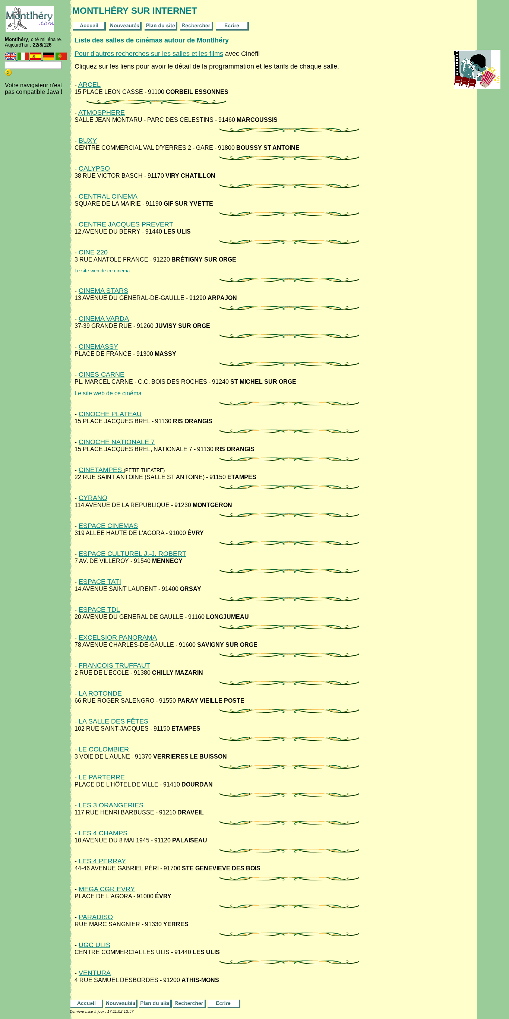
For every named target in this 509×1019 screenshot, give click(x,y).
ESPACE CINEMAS (108, 525)
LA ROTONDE (100, 693)
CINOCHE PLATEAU (110, 414)
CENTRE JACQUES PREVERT (126, 224)
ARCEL (89, 84)
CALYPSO (94, 168)
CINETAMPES (101, 470)
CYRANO (93, 497)
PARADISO (96, 917)
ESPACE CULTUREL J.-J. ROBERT (132, 553)
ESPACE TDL (99, 609)
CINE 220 (93, 252)
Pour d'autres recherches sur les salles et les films (149, 53)
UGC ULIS (94, 945)
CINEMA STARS (103, 290)
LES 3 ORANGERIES (111, 805)
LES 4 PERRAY (102, 861)
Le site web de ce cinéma (102, 270)
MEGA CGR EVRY (107, 889)
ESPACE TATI (100, 581)
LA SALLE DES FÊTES (113, 721)
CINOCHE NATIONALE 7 (117, 442)
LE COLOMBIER (104, 749)
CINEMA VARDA (104, 318)
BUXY (88, 140)
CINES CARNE (101, 374)
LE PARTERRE (102, 777)
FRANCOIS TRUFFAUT (114, 665)
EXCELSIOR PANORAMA (118, 637)
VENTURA (95, 973)
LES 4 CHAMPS (103, 833)
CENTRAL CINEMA (108, 196)
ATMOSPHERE (101, 112)
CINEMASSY (98, 346)
